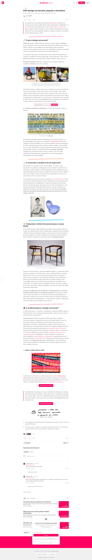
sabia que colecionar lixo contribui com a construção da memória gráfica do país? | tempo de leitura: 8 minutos (39, 515)
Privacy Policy (55, 539)
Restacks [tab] (31, 451)
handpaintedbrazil (55, 141)
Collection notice (54, 551)
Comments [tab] (26, 451)
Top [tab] (24, 498)
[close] (58, 518)
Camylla (28, 27)
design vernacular (58, 27)
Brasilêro (41, 336)
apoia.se (37, 376)
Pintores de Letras (40, 338)
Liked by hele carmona (31, 464)
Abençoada (50, 136)
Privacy (45, 551)
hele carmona (29, 15)
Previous (28, 443)
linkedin (41, 417)
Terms (49, 551)
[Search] (74, 2)
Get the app (52, 554)
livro (24, 332)
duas (53, 376)
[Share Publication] (76, 2)
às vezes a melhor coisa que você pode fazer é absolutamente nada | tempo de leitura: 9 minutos (40, 504)
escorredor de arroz (58, 179)
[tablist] (28, 452)
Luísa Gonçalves (29, 463)
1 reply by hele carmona (32, 472)
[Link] (21, 40)
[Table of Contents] (1, 280)
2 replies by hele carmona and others (34, 486)
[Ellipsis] (68, 463)
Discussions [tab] (32, 498)
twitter (45, 417)
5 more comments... (27, 492)
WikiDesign (53, 23)
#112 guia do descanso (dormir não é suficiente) (37, 502)
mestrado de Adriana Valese (56, 328)
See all (25, 532)
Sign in (88, 2)
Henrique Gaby (29, 476)
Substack (40, 557)
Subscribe (81, 2)
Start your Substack (42, 554)
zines (56, 376)
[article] (46, 505)
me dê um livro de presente (55, 382)
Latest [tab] (28, 498)
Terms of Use (52, 538)
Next (65, 443)
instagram (50, 417)
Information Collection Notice (45, 539)
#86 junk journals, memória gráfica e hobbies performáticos (36, 512)
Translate (26, 8)
